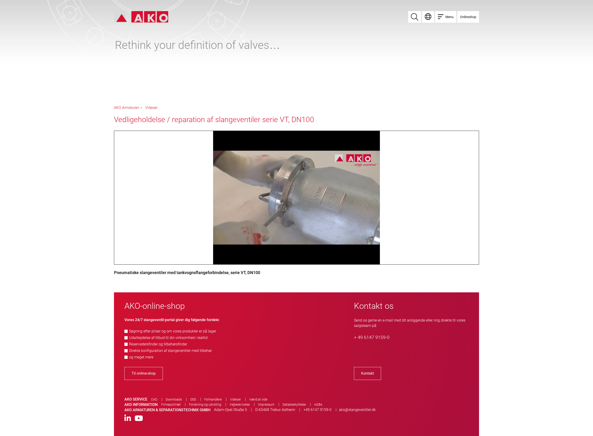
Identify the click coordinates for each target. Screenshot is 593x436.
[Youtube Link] (139, 418)
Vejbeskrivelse (240, 404)
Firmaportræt (171, 404)
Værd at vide (258, 399)
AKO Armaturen (126, 107)
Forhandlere (213, 399)
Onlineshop (468, 17)
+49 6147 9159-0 (317, 410)
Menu (449, 17)
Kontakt (367, 373)
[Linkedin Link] (127, 418)
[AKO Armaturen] (141, 16)
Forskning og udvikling (205, 404)
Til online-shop (144, 373)
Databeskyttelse (294, 404)
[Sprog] (428, 17)
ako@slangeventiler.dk (357, 410)
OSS (193, 399)
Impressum (266, 404)
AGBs (318, 404)
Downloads (174, 399)
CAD (154, 399)
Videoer (151, 107)
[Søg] (414, 17)
